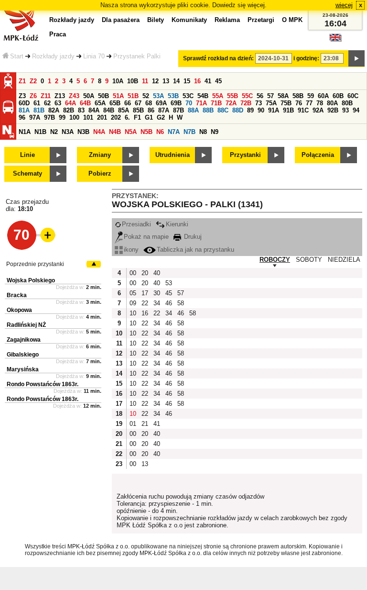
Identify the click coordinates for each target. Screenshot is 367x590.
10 (133, 313)
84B (108, 110)
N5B (146, 131)
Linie (27, 154)
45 (218, 81)
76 (298, 103)
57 (270, 96)
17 (144, 293)
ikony (131, 249)
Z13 (59, 96)
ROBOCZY (274, 259)
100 (74, 117)
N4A (99, 131)
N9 (214, 131)
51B (133, 96)
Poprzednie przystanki (35, 264)
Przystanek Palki (137, 56)
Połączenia (318, 154)
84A (93, 110)
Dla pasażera (121, 19)
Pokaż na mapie (146, 236)
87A (163, 110)
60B (338, 96)
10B (132, 81)
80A (332, 103)
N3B (83, 131)
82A (53, 110)
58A (283, 96)
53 (168, 283)
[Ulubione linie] (44, 235)
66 (127, 103)
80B (347, 103)
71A (201, 103)
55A (217, 96)
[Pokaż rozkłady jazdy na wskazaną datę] (356, 58)
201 (102, 117)
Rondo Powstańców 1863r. (42, 384)
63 (57, 103)
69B (176, 103)
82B (68, 110)
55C (247, 96)
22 (144, 303)
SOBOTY (309, 259)
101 (88, 117)
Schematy (27, 173)
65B (114, 103)
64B (85, 103)
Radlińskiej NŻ (26, 325)
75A (271, 103)
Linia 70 (94, 56)
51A (118, 96)
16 (197, 81)
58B (297, 96)
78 (319, 103)
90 (261, 110)
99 (62, 117)
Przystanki (245, 154)
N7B (189, 131)
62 (47, 103)
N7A (174, 131)
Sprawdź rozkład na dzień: (218, 58)
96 (22, 117)
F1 (137, 117)
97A (34, 117)
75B (286, 103)
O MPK (292, 19)
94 (356, 110)
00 (133, 273)
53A (158, 96)
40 (156, 273)
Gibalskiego (23, 354)
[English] (335, 40)
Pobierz (99, 173)
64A (70, 103)
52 (145, 96)
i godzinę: (306, 58)
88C (222, 110)
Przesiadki (136, 224)
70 (188, 103)
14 (176, 81)
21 (144, 423)
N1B (40, 131)
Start (16, 56)
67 (138, 103)
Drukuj (192, 236)
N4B (115, 131)
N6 (160, 131)
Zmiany (100, 154)
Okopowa (19, 310)
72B (245, 103)
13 (165, 81)
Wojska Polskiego (31, 280)
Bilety (155, 19)
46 (168, 303)
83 (81, 110)
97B (49, 117)
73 (258, 103)
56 (260, 96)
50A (88, 96)
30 (156, 293)
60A (323, 96)
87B (178, 110)
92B (332, 110)
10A (117, 81)
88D (237, 110)
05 (133, 293)
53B (173, 96)
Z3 (22, 96)
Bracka (17, 295)
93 (345, 110)
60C (352, 96)
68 (148, 103)
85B (138, 110)
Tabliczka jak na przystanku (195, 249)
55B (232, 96)
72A (231, 103)
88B (208, 110)
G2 (161, 117)
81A (24, 110)
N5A (131, 131)
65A (100, 103)
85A (123, 110)
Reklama (227, 19)
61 (36, 103)
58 (180, 303)
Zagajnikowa (24, 339)
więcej (344, 5)
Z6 (33, 96)
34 (156, 303)
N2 (54, 131)
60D (24, 103)
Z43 (74, 96)
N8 (203, 131)
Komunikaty (189, 19)
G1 (149, 117)
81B (38, 110)
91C (303, 110)
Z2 (33, 81)
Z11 (46, 96)
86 (151, 110)
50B (103, 96)
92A (318, 110)
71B (216, 103)
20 (144, 273)
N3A (68, 131)
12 (155, 81)
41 (208, 81)
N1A (25, 131)
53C (188, 96)
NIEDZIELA (344, 259)
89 (250, 110)
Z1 (22, 81)
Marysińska (23, 369)
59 (310, 96)
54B (202, 96)
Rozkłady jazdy (53, 56)
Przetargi (261, 19)
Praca (57, 34)
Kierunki (177, 224)
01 (133, 423)
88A (193, 110)
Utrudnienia (172, 154)
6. (127, 117)
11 (145, 81)
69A (161, 103)
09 (133, 303)
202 (116, 117)
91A (273, 110)
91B (288, 110)
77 (309, 103)
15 (187, 81)
